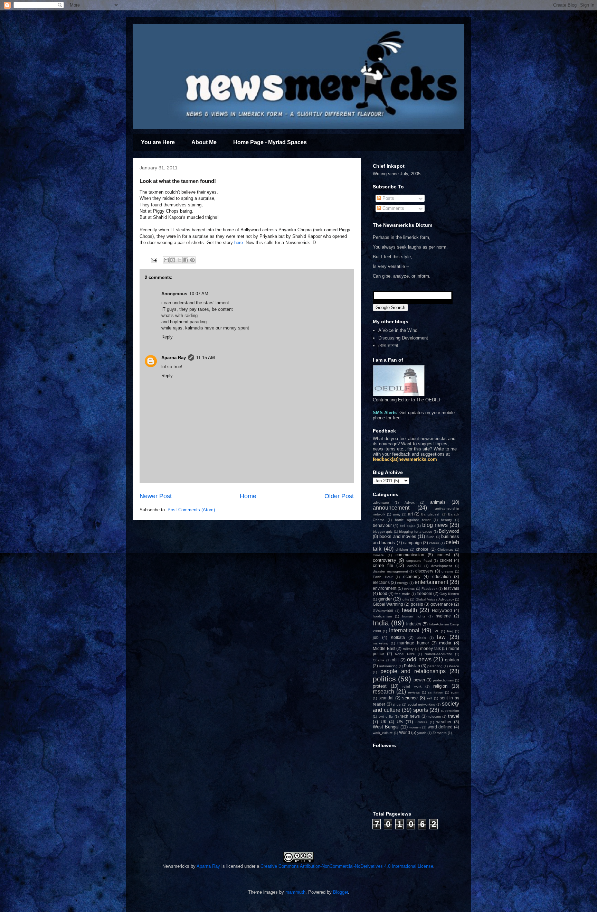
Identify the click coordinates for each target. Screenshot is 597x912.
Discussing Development (403, 338)
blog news (435, 525)
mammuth (295, 892)
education (441, 576)
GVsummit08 (383, 611)
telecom (434, 716)
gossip (417, 604)
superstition (450, 711)
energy (402, 583)
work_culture (383, 733)
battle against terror (412, 520)
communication (410, 554)
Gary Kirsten (449, 594)
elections (381, 582)
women (415, 727)
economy (411, 576)
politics (384, 679)
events (409, 588)
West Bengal (386, 726)
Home (248, 496)
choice (422, 549)
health (409, 610)
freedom (424, 593)
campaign (412, 542)
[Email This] (166, 260)
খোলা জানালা (388, 345)
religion (440, 686)
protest (380, 686)
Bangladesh (430, 514)
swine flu (386, 716)
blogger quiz (382, 531)
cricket (446, 560)
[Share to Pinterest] (192, 260)
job (376, 637)
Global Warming (388, 604)
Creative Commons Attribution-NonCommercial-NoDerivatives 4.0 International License (346, 866)
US (400, 721)
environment (384, 588)
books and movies (397, 536)
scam (455, 692)
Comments (392, 208)
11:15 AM (205, 357)
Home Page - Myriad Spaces (270, 142)
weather (444, 721)
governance (441, 604)
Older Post (339, 496)
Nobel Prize (405, 654)
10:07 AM (198, 293)
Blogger (340, 892)
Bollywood (449, 531)
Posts (387, 198)
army (396, 514)
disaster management (390, 571)
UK (384, 721)
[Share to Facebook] (185, 260)
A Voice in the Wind (397, 330)
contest (443, 554)
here (238, 242)
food (383, 593)
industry (413, 624)
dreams (447, 571)
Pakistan (412, 665)
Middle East (384, 648)
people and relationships (413, 671)
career (434, 543)
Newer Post (156, 496)
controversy (384, 560)
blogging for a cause (415, 531)
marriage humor (413, 643)
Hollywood (442, 610)
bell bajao (408, 526)
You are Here (158, 142)
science (410, 697)
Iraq (450, 631)
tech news (410, 716)
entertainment (431, 582)
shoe (397, 704)
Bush (430, 537)
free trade (402, 594)
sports (420, 710)
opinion (452, 660)
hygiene (443, 616)
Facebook (429, 588)
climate (378, 555)
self (429, 698)
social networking (421, 704)
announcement (391, 508)
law (441, 637)
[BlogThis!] (172, 260)
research (383, 692)
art (410, 514)
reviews (414, 692)
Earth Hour (382, 577)
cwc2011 (414, 566)
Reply (167, 336)
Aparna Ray (173, 357)
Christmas (445, 549)
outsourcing (388, 666)
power (419, 680)
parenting (435, 666)
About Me (204, 142)
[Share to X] (179, 260)
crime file (383, 565)
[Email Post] (154, 259)
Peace (454, 666)
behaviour (382, 525)
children (402, 549)
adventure (381, 502)
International (404, 630)
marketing (380, 643)
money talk (430, 648)
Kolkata (398, 637)
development (441, 566)
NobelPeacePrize (438, 654)
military (408, 649)
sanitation (435, 692)
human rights (413, 616)
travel (453, 716)
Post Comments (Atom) (191, 509)
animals (438, 502)
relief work (411, 686)
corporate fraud (419, 560)
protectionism (443, 680)
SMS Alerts (385, 412)
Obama (379, 660)
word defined (440, 727)
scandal (386, 698)
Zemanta (440, 733)
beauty (446, 520)
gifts (405, 599)
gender (385, 599)
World (404, 732)
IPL (436, 631)
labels (421, 638)
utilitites (421, 722)
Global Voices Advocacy (435, 599)
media (445, 642)
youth (421, 733)
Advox (410, 502)
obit (395, 660)
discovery (424, 571)
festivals (451, 588)
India (381, 623)
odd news (419, 659)
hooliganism (382, 616)
